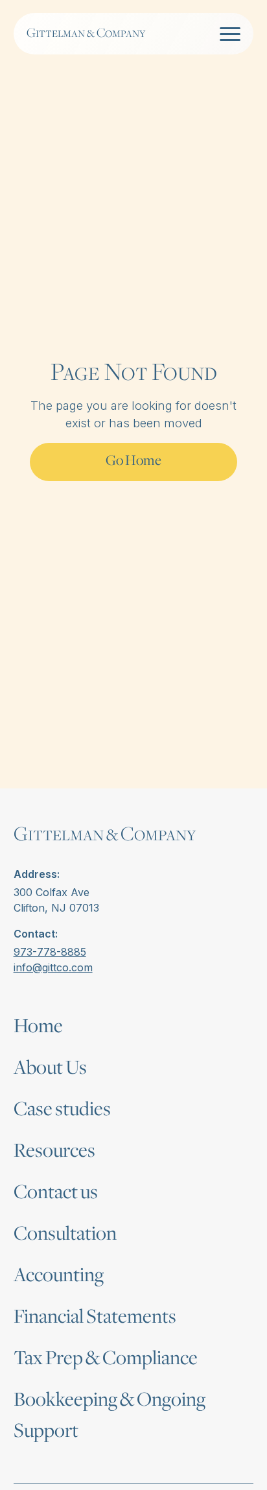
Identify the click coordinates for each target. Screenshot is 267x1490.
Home (38, 1027)
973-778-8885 (50, 951)
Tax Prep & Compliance (106, 1359)
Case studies (62, 1110)
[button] (227, 33)
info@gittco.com (53, 967)
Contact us (56, 1193)
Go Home (133, 461)
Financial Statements (95, 1317)
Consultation (65, 1234)
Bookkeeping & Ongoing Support (109, 1416)
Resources (54, 1151)
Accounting (59, 1276)
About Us (50, 1068)
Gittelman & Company (86, 33)
